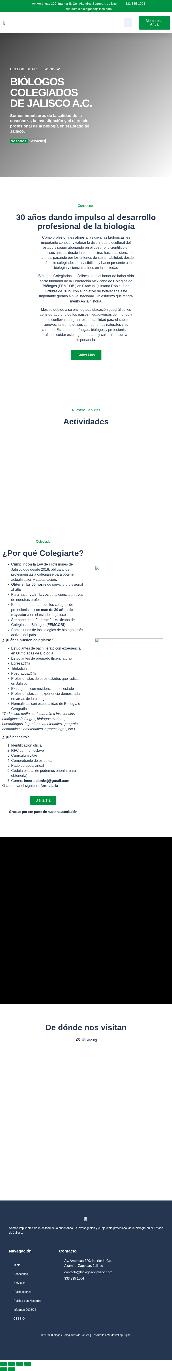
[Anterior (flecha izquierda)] (3, 1369)
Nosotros (19, 141)
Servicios (37, 141)
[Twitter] (155, 1345)
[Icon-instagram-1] (147, 1345)
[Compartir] (19, 1364)
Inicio (16, 1265)
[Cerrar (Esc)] (27, 1364)
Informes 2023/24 (24, 1309)
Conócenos (20, 1274)
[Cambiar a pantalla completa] (11, 1364)
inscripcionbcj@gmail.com (46, 781)
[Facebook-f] (139, 1345)
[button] (128, 22)
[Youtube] (164, 1345)
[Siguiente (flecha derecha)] (11, 1369)
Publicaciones (22, 1291)
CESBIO (19, 1318)
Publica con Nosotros (27, 1300)
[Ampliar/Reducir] (3, 1364)
